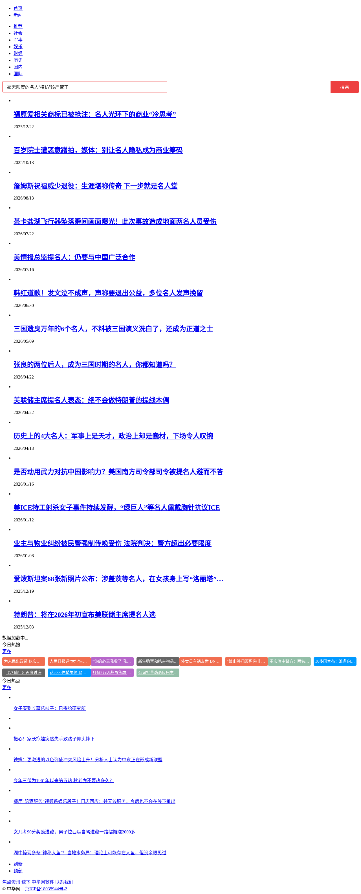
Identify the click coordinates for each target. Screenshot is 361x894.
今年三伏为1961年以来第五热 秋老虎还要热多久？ (64, 780)
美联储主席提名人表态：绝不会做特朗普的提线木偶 (91, 400)
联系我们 (64, 882)
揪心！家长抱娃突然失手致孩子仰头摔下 (54, 738)
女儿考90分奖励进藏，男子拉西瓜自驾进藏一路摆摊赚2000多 (74, 831)
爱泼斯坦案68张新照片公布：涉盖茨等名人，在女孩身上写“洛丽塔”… (118, 579)
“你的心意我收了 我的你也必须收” (113, 661)
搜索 (344, 87)
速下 (25, 882)
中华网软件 (43, 882)
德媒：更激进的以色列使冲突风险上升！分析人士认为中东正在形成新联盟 (88, 759)
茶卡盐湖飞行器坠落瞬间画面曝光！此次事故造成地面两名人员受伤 (115, 221)
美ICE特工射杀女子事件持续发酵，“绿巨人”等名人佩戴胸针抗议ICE (117, 507)
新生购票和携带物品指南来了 (158, 661)
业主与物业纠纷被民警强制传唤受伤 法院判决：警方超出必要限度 (113, 543)
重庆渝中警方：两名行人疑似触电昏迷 (290, 661)
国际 (18, 73)
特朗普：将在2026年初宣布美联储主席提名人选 (85, 614)
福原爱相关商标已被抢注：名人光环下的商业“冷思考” (95, 114)
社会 (18, 33)
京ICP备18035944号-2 (46, 888)
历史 (18, 60)
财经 (18, 53)
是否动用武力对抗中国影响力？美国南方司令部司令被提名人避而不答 (118, 471)
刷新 (18, 864)
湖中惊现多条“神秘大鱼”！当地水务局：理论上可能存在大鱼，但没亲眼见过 (90, 852)
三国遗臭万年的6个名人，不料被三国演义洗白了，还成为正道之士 (113, 329)
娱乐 (18, 46)
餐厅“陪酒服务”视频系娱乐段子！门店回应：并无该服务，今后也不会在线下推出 (94, 801)
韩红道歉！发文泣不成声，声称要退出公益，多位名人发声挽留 (108, 293)
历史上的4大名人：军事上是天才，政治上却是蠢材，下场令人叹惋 (113, 436)
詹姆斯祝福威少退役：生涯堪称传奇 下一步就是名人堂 (96, 186)
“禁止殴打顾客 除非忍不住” (247, 661)
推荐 (18, 26)
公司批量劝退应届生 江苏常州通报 (158, 672)
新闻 (18, 15)
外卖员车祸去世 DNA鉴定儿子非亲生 (201, 661)
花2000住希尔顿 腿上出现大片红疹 (70, 672)
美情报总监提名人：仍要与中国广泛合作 (74, 257)
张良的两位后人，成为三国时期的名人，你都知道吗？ (95, 364)
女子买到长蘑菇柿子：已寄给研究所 (50, 708)
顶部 (18, 870)
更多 (6, 651)
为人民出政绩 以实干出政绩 (24, 661)
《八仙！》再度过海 (23, 672)
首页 (18, 8)
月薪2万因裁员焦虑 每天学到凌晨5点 (113, 672)
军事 (18, 39)
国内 (18, 67)
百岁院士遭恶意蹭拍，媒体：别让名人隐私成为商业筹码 (98, 150)
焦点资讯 (11, 882)
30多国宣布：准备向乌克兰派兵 (335, 661)
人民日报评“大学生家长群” (70, 661)
